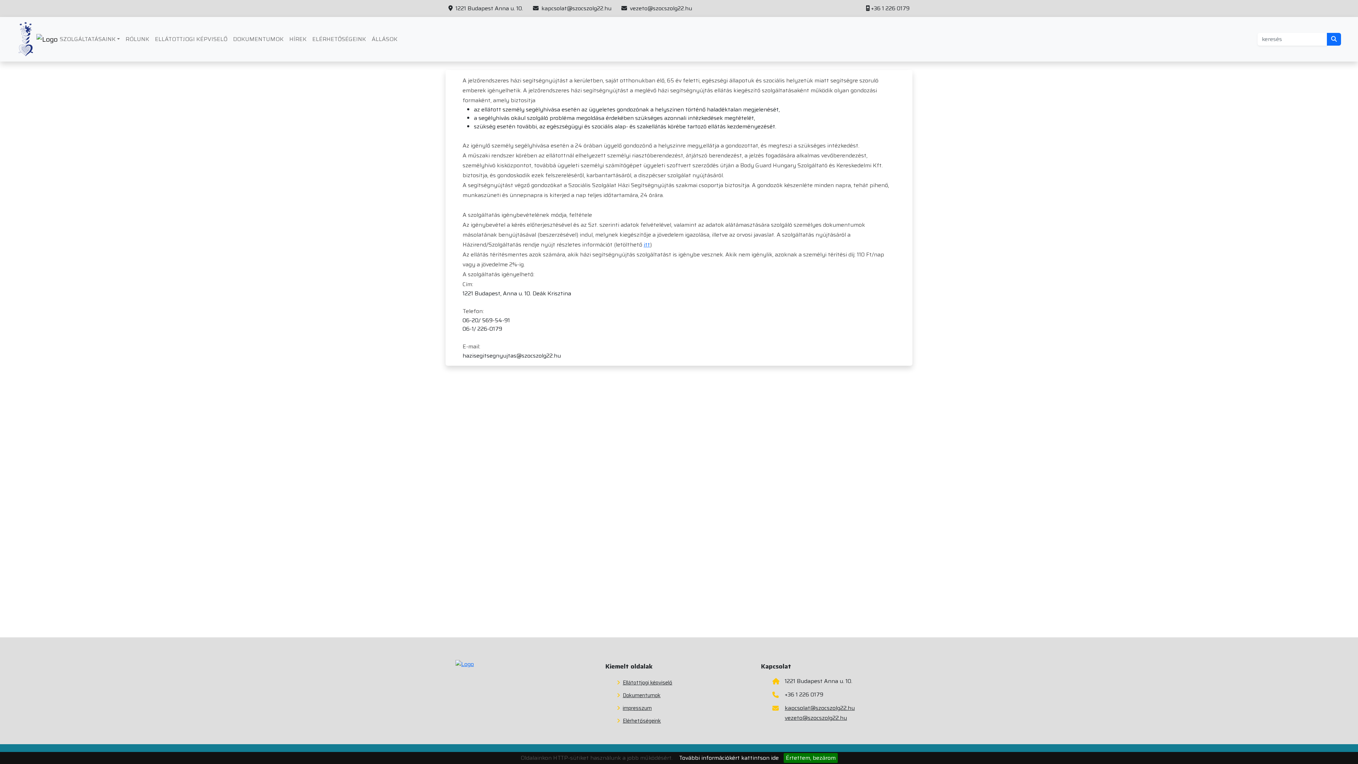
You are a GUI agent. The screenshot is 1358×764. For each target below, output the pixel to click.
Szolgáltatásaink (88, 39)
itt (647, 244)
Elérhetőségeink (339, 39)
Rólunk (137, 39)
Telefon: (473, 311)
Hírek (298, 39)
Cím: (468, 284)
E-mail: (471, 346)
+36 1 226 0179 (890, 8)
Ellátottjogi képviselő (191, 39)
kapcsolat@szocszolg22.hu (575, 8)
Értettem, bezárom (811, 757)
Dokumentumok (258, 39)
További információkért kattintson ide (729, 757)
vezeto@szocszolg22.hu (660, 8)
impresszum (637, 708)
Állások (384, 39)
